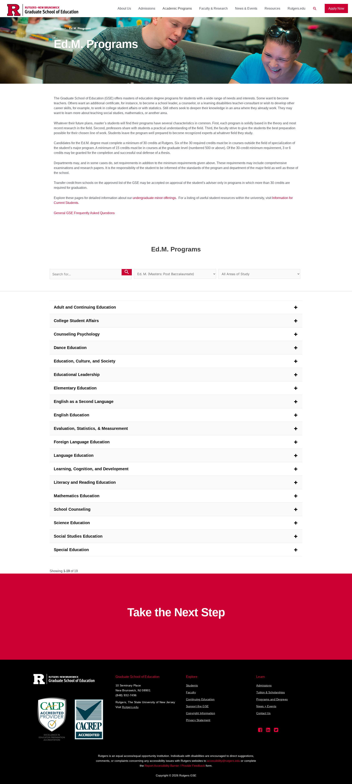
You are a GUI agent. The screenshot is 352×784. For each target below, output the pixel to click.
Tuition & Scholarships (270, 692)
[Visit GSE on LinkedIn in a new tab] (268, 731)
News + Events (266, 706)
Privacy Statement (198, 720)
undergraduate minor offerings (154, 198)
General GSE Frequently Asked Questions (84, 213)
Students (192, 685)
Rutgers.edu (296, 8)
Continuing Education (200, 699)
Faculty (191, 692)
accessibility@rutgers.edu (223, 760)
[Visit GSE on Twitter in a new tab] (276, 731)
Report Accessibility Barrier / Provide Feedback (175, 765)
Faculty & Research (213, 8)
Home (58, 28)
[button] (315, 9)
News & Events (246, 8)
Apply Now (336, 8)
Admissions (146, 8)
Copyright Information (200, 713)
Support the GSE (197, 706)
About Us (124, 8)
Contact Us (263, 713)
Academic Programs (177, 8)
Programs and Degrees (272, 699)
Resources (272, 8)
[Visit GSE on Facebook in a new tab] (260, 731)
